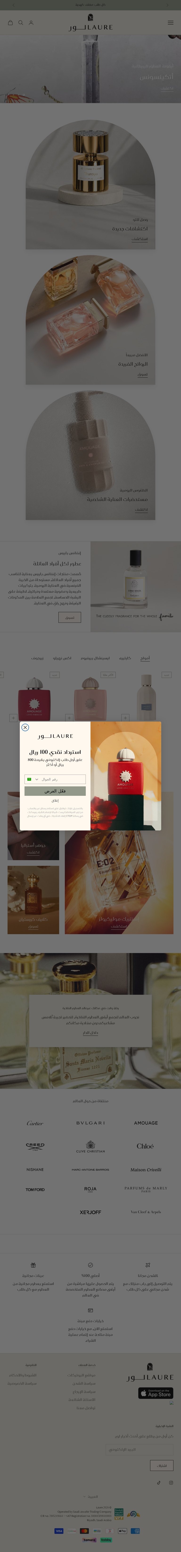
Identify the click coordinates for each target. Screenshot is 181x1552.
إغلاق (55, 800)
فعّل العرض (55, 791)
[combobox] (32, 779)
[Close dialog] (25, 727)
